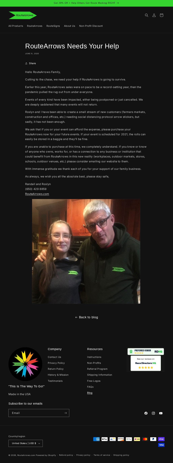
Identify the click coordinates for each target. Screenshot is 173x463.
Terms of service (102, 455)
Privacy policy (83, 455)
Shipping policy (121, 455)
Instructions (94, 357)
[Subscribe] (65, 413)
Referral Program (97, 368)
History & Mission (58, 374)
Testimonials (55, 380)
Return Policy (56, 368)
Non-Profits (94, 362)
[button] (146, 15)
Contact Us (54, 357)
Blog (89, 392)
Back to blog (88, 317)
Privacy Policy (56, 362)
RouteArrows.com (37, 194)
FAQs (90, 386)
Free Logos (94, 380)
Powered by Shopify (46, 455)
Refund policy (66, 455)
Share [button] (32, 63)
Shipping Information (99, 374)
